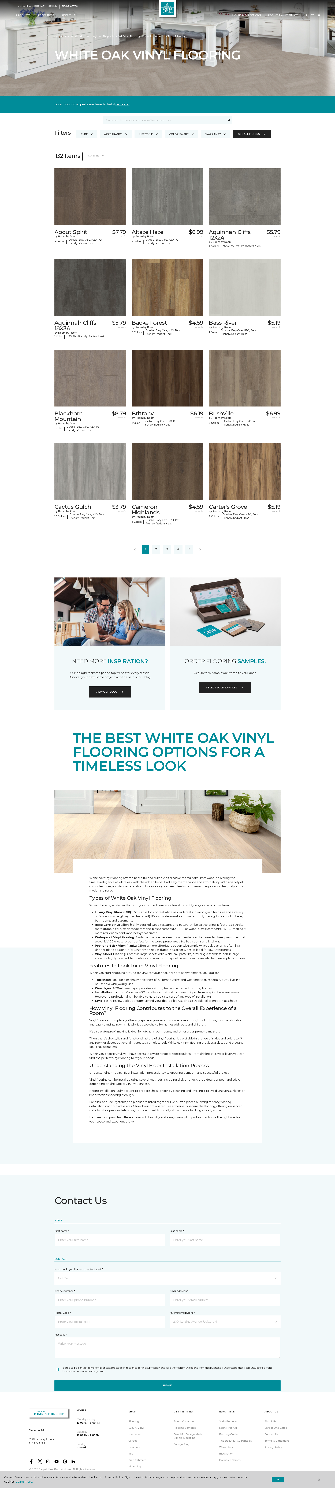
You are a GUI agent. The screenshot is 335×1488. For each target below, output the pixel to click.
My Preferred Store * (182, 1313)
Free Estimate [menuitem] (137, 1460)
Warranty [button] (213, 134)
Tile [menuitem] (130, 1453)
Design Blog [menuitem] (181, 1444)
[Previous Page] (135, 549)
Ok (278, 1479)
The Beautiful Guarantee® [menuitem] (235, 1440)
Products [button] (23, 15)
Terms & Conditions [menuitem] (277, 1440)
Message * (60, 1334)
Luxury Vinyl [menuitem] (136, 1427)
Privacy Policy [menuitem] (273, 1447)
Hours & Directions (246, 15)
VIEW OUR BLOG (106, 691)
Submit (167, 1385)
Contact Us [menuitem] (271, 1434)
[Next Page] (200, 549)
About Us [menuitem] (270, 1421)
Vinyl (94, 36)
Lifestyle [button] (146, 134)
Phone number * (64, 1291)
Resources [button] (46, 15)
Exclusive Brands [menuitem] (230, 1460)
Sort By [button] (93, 155)
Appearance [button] (113, 134)
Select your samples (221, 687)
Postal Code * (62, 1313)
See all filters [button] (249, 134)
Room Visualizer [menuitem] (184, 1421)
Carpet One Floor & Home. (55, 1469)
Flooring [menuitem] (133, 1421)
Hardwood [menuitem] (135, 1434)
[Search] (229, 120)
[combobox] (164, 120)
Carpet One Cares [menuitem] (276, 1427)
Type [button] (84, 134)
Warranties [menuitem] (226, 1447)
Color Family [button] (179, 134)
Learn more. (24, 1481)
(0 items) (319, 15)
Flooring (80, 36)
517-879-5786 (70, 6)
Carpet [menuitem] (132, 1440)
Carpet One (61, 36)
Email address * (179, 1291)
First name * (61, 1231)
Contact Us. (122, 104)
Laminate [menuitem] (134, 1447)
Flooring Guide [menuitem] (228, 1434)
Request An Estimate (283, 15)
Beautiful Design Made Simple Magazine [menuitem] (188, 1436)
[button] (306, 15)
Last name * (177, 1231)
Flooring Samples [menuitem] (185, 1427)
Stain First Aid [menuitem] (228, 1427)
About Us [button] (68, 15)
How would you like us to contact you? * (78, 1269)
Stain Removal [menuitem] (228, 1421)
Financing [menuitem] (134, 1466)
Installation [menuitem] (226, 1453)
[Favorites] (312, 15)
